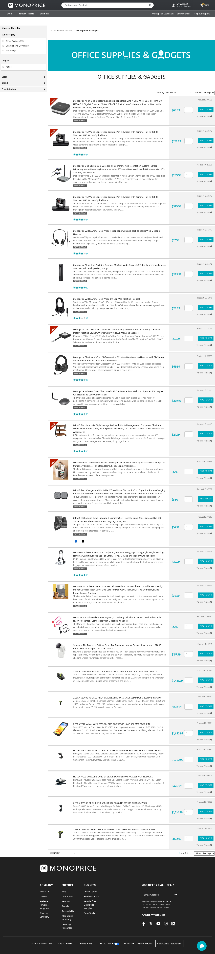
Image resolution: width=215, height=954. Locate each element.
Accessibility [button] (68, 911)
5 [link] (187, 853)
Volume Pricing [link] (204, 116)
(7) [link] (87, 154)
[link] (26, 5)
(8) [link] (87, 253)
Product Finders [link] (26, 14)
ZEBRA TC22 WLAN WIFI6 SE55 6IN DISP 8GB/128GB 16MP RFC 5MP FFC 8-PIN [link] (118, 729)
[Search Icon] (150, 5)
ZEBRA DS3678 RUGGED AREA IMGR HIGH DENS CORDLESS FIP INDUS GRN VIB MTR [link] (119, 834)
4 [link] (185, 853)
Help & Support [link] (202, 14)
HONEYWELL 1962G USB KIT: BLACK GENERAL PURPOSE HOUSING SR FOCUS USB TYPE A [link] (118, 755)
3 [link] (183, 853)
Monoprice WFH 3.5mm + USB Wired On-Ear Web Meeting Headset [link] (119, 306)
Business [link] (44, 14)
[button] (181, 5)
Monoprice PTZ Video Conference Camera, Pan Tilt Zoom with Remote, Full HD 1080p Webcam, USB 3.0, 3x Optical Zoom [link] (118, 140)
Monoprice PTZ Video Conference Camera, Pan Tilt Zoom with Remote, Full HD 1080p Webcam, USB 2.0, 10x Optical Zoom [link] (119, 205)
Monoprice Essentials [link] (163, 14)
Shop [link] (9, 14)
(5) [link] (87, 318)
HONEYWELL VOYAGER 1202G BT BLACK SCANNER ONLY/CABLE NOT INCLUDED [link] (118, 781)
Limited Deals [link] (183, 14)
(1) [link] (87, 287)
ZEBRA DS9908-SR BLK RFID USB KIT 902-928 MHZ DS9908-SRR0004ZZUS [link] (117, 808)
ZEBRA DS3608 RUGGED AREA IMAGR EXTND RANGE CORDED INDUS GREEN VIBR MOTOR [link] (119, 702)
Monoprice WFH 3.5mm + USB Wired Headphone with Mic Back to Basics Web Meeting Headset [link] (118, 239)
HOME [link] (53, 31)
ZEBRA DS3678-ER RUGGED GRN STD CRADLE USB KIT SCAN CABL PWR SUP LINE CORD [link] (118, 676)
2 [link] (181, 853)
